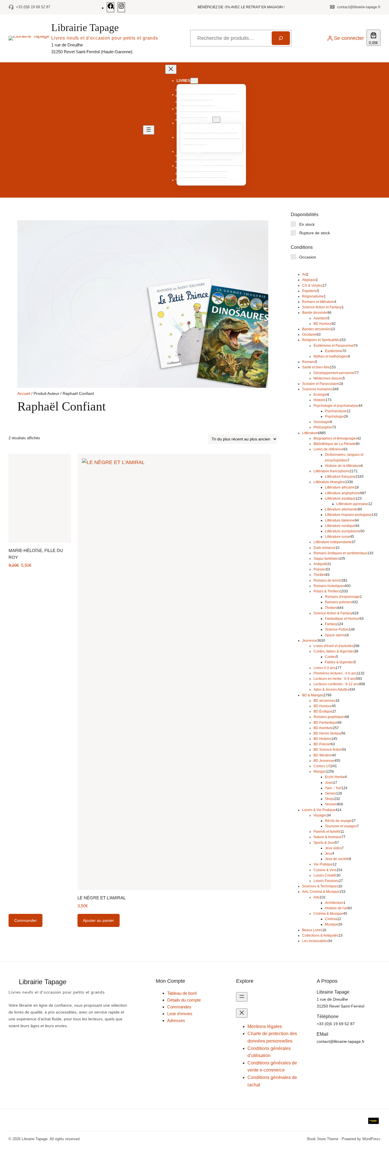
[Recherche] (281, 38)
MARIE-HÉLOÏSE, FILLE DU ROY (36, 554)
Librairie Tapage (85, 27)
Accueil (23, 393)
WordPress (371, 1139)
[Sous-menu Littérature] (216, 120)
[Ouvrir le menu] (148, 130)
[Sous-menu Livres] (194, 81)
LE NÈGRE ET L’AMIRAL (101, 897)
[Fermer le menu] (171, 69)
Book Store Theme (322, 1139)
